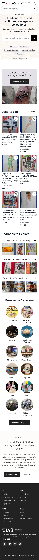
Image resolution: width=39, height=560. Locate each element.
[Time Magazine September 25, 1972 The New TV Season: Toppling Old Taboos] (10, 199)
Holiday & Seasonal (11, 50)
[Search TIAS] (35, 8)
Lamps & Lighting (28, 50)
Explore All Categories (19, 423)
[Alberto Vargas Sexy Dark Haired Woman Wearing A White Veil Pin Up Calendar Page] (28, 199)
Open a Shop (28, 474)
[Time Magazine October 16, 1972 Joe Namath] (28, 163)
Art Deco (13, 46)
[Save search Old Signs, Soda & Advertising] (34, 240)
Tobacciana (19, 54)
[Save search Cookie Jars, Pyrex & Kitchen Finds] (34, 278)
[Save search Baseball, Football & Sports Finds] (34, 259)
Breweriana (24, 46)
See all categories (19, 59)
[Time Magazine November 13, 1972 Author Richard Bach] (10, 124)
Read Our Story (12, 474)
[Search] (34, 38)
